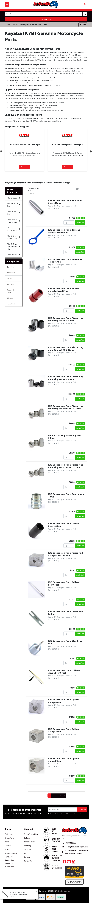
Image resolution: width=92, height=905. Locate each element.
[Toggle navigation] (7, 4)
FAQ (25, 853)
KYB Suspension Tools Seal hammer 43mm (66, 495)
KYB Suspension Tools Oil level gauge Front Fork (64, 672)
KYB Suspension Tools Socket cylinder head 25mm (63, 290)
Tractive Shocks (11, 853)
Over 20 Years (54, 831)
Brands (15, 25)
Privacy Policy (78, 814)
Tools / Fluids (11, 304)
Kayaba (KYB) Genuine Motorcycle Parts (33, 25)
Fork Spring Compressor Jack (18, 894)
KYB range (16, 121)
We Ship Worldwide (57, 866)
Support (28, 829)
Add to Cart (80, 223)
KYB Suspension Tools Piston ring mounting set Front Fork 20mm (65, 407)
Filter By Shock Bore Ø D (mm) (12, 229)
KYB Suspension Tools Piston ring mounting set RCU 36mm (65, 378)
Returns (27, 838)
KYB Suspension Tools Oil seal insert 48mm (64, 525)
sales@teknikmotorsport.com (77, 847)
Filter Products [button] (12, 191)
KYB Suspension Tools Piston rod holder (65, 613)
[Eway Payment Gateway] (74, 871)
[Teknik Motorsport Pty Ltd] (46, 4)
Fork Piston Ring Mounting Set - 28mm (64, 437)
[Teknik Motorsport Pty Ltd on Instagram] (73, 862)
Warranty (27, 845)
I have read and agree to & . (66, 814)
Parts (8, 829)
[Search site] (84, 14)
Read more (24, 167)
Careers (27, 857)
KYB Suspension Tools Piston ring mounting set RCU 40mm (65, 349)
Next (91, 151)
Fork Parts (10, 267)
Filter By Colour (12, 198)
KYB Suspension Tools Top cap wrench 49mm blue (64, 231)
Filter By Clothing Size (13, 204)
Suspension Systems (11, 291)
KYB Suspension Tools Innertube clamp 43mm (65, 260)
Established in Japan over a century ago (35, 55)
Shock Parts (11, 273)
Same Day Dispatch (56, 840)
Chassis (10, 298)
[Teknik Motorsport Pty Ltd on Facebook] (64, 862)
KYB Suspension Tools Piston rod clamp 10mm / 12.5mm (65, 554)
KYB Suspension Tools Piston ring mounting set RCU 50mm (65, 319)
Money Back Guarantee (56, 849)
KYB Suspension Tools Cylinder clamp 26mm (64, 701)
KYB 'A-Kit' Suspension (9, 858)
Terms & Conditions (68, 814)
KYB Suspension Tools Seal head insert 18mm (65, 202)
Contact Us (28, 861)
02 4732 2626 (71, 843)
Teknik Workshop (35, 121)
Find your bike (45, 19)
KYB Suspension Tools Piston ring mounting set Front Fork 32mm (65, 466)
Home (8, 25)
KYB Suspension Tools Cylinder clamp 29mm (64, 760)
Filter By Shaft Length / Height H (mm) (12, 246)
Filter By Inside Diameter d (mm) (12, 221)
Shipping (27, 849)
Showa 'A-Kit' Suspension (9, 865)
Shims (9, 278)
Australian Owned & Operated (57, 857)
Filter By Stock (12, 255)
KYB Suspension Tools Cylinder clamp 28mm (64, 730)
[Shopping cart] (84, 4)
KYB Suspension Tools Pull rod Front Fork (64, 583)
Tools (7, 842)
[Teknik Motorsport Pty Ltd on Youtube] (69, 862)
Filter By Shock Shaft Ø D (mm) (12, 237)
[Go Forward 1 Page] (64, 795)
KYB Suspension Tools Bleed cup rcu (65, 642)
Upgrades (10, 284)
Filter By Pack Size (11, 213)
